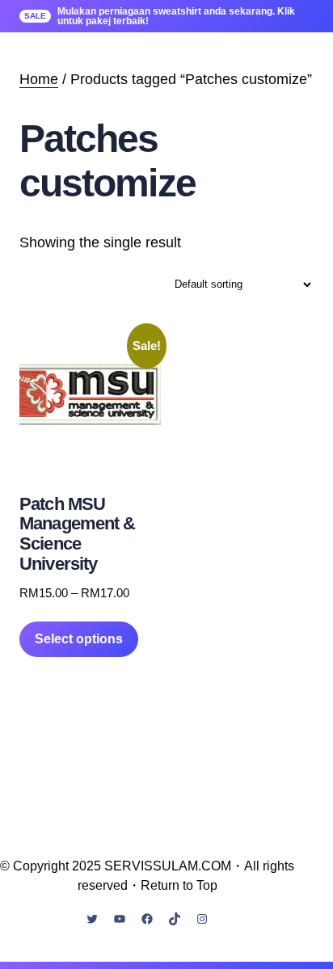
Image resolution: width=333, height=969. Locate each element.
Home (38, 79)
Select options (79, 639)
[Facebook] (147, 918)
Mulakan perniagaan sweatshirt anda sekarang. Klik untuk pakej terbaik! (176, 16)
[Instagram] (202, 918)
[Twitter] (92, 918)
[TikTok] (174, 918)
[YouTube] (119, 918)
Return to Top (179, 885)
